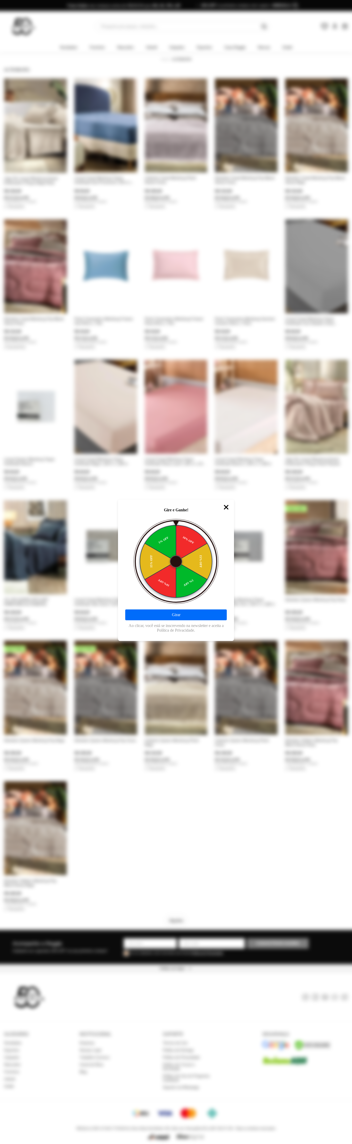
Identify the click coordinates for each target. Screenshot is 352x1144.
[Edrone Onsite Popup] (176, 572)
